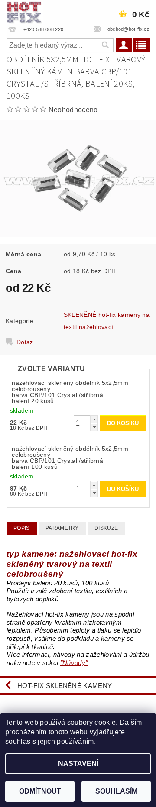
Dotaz (24, 342)
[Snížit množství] (94, 427)
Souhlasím (116, 791)
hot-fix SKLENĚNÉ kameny (64, 685)
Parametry (62, 528)
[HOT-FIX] (24, 11)
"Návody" (74, 662)
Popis (21, 528)
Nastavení (78, 763)
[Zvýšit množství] (94, 419)
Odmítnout (40, 791)
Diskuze (106, 528)
